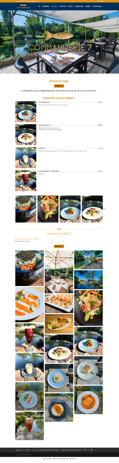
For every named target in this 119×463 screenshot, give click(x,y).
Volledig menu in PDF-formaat (58, 234)
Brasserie (54, 6)
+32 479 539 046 (20, 1)
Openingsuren (79, 6)
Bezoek (70, 6)
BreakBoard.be (26, 454)
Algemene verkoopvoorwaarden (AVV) (72, 450)
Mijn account (19, 450)
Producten (63, 6)
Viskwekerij (45, 6)
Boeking (87, 6)
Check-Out (28, 450)
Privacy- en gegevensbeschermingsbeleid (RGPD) (46, 450)
